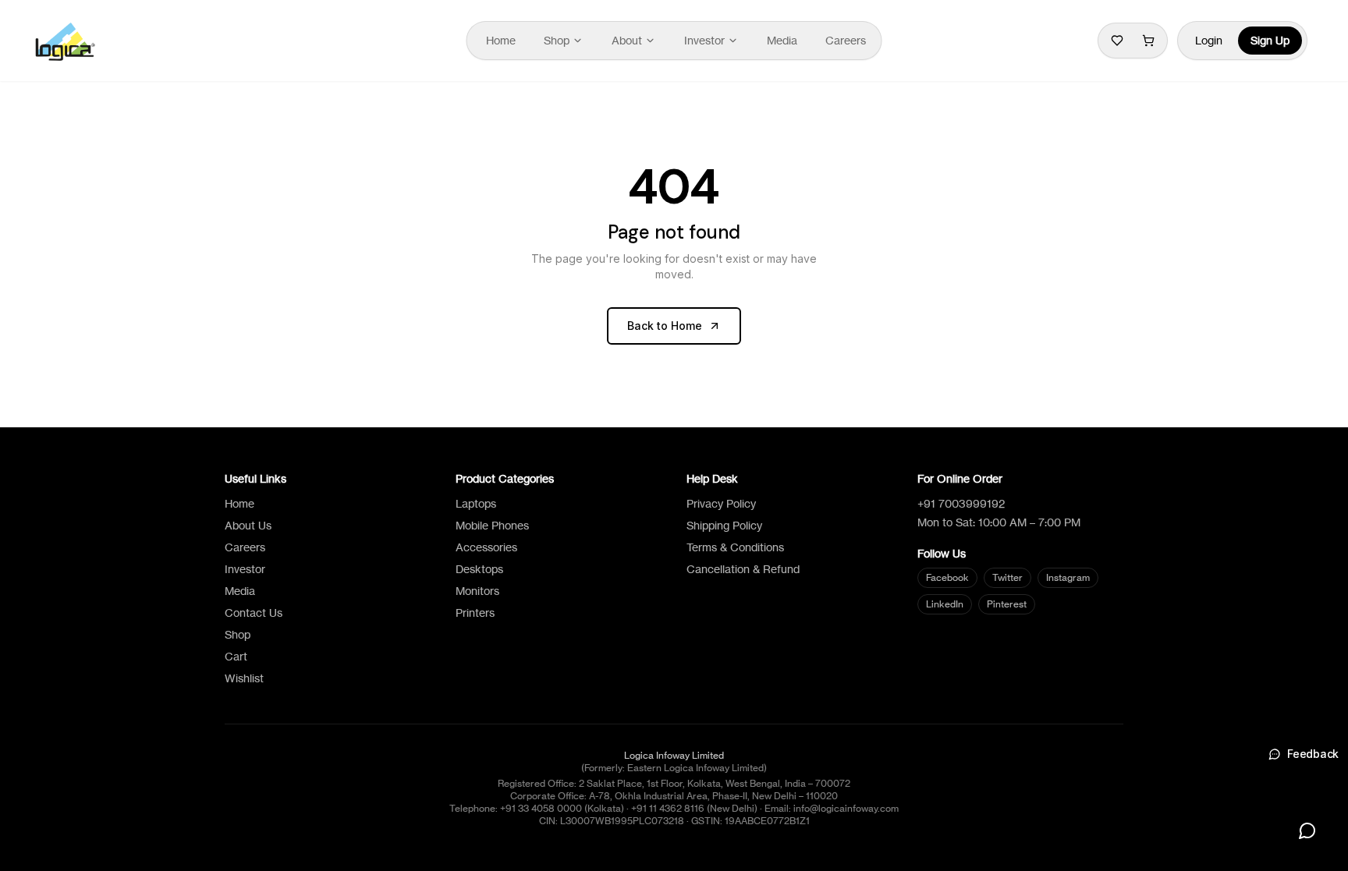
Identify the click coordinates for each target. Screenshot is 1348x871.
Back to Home (664, 325)
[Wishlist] (1117, 40)
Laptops (476, 503)
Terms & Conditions (735, 547)
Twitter (1007, 577)
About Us (248, 525)
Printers (475, 612)
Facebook (947, 577)
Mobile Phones (492, 525)
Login (1208, 40)
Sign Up (1269, 40)
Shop (556, 40)
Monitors (477, 590)
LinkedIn (944, 604)
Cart (236, 656)
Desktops (479, 568)
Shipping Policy (724, 525)
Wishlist (244, 678)
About (627, 40)
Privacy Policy (721, 503)
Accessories (486, 547)
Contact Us (253, 612)
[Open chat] (1307, 830)
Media (782, 40)
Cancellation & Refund (743, 568)
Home (501, 40)
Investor (704, 40)
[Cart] (1148, 40)
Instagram (1068, 577)
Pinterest (1007, 604)
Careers (845, 40)
